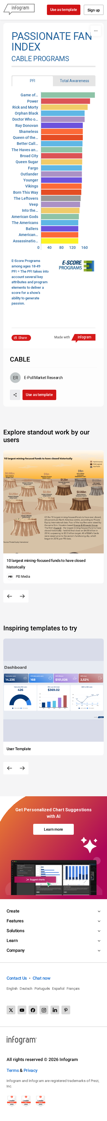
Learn (12, 940)
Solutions (15, 930)
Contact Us (17, 978)
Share (22, 338)
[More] (96, 31)
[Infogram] (19, 10)
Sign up (94, 10)
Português (42, 988)
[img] (68, 95)
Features (15, 920)
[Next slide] (22, 596)
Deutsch (26, 988)
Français (73, 988)
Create (13, 911)
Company (16, 950)
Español (58, 988)
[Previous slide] (9, 596)
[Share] (15, 395)
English (12, 988)
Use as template (63, 9)
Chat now (41, 978)
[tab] (32, 80)
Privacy (31, 1070)
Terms (13, 1070)
